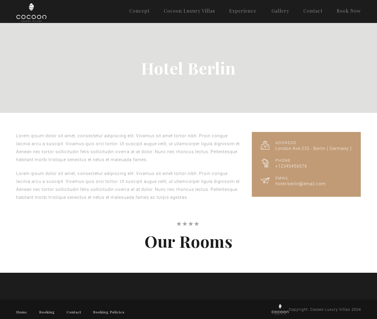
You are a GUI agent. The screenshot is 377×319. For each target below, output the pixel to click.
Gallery (280, 11)
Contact (313, 11)
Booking (47, 312)
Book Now (349, 11)
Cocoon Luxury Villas (189, 11)
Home (21, 312)
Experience (242, 11)
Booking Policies (109, 312)
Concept (139, 11)
